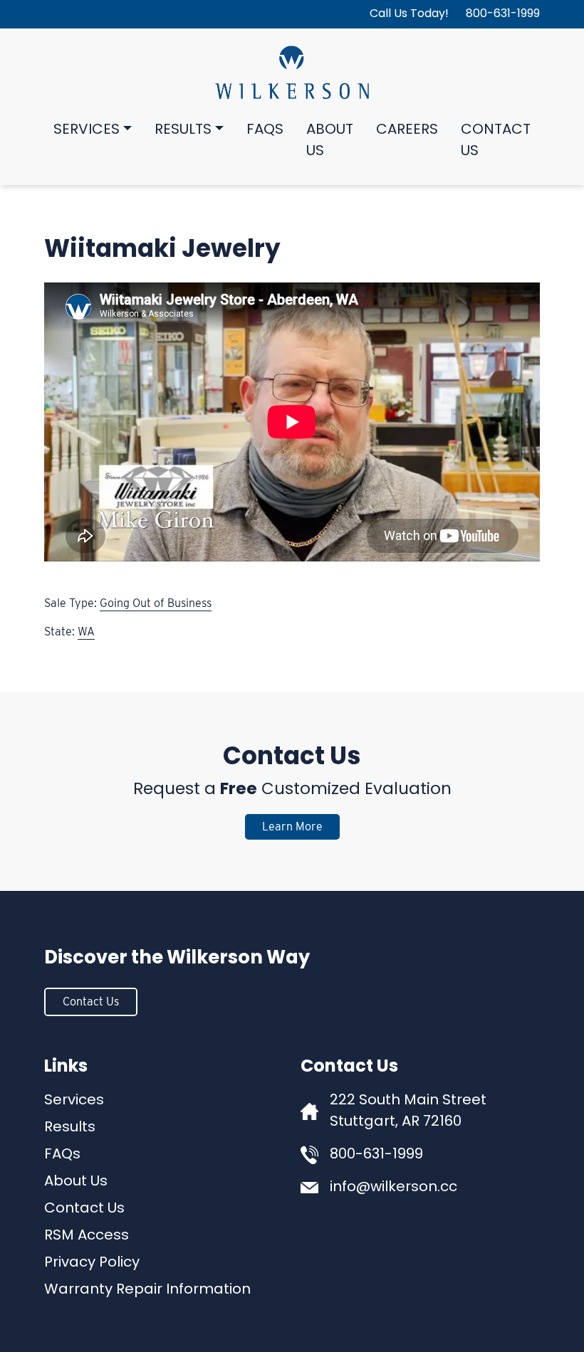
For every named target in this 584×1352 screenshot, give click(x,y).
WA (86, 631)
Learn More (292, 826)
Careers (407, 130)
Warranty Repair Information (147, 1290)
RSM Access (86, 1236)
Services (86, 130)
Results (183, 130)
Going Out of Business (156, 603)
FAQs (264, 130)
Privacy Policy (92, 1263)
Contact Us (496, 141)
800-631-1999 (503, 14)
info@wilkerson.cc (393, 1188)
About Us (329, 141)
